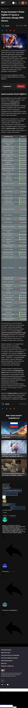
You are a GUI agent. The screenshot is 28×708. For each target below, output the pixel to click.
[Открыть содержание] (23, 3)
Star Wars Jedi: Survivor (19, 349)
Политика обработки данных (9, 658)
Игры (7, 8)
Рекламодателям (6, 650)
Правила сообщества (7, 666)
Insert (14, 707)
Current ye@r (6, 508)
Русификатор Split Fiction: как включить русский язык (14, 436)
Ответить (3, 704)
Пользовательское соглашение (10, 655)
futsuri (7, 26)
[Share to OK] (14, 30)
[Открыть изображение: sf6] (14, 41)
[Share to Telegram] (6, 30)
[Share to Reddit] (10, 30)
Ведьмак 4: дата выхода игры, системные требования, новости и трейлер (12, 455)
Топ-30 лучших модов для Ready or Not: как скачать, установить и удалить (13, 474)
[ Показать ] (21, 86)
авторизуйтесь (6, 487)
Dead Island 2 (5, 349)
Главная (3, 8)
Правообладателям (6, 660)
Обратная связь (5, 652)
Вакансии (4, 663)
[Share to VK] (2, 30)
